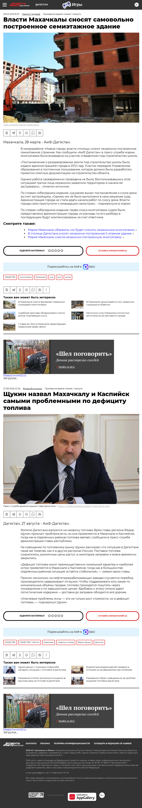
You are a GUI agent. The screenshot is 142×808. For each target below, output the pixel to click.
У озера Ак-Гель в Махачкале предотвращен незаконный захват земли (42, 325)
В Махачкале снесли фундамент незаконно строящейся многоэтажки (41, 303)
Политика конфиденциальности (72, 743)
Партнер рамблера (55, 795)
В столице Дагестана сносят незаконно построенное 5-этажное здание (79, 233)
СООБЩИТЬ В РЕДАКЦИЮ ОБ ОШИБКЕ (113, 743)
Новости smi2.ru (14, 375)
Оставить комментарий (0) (112, 251)
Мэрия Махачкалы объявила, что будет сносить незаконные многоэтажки (81, 230)
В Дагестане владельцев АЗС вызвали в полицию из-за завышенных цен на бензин (109, 668)
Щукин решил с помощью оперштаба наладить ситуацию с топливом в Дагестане (42, 668)
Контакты (31, 743)
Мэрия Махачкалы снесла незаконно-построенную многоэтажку (75, 237)
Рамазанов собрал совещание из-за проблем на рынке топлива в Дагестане (110, 679)
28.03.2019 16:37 (11, 14)
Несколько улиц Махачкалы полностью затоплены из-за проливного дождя (107, 314)
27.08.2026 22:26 (11, 388)
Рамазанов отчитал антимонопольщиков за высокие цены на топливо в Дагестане (42, 679)
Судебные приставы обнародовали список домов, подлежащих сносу (41, 314)
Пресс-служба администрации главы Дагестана (83, 506)
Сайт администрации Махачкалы (21, 124)
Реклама (45, 743)
